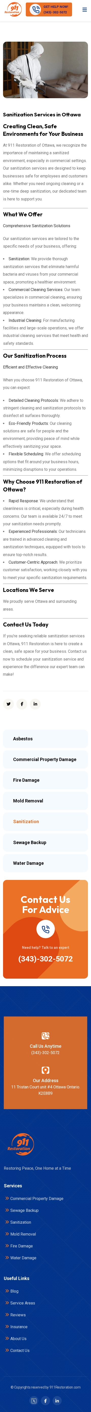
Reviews (18, 1315)
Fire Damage (21, 1246)
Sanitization (20, 1222)
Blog (14, 1291)
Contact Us (20, 1350)
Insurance (19, 1326)
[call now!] (45, 929)
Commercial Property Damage (36, 1198)
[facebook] (21, 704)
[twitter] (8, 704)
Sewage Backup (24, 1210)
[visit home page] (13, 9)
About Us (18, 1338)
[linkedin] (35, 704)
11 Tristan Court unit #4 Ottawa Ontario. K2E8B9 (45, 1090)
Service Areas (22, 1303)
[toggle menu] (84, 9)
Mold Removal (23, 1234)
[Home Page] (20, 1144)
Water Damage (23, 1258)
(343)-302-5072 (45, 958)
